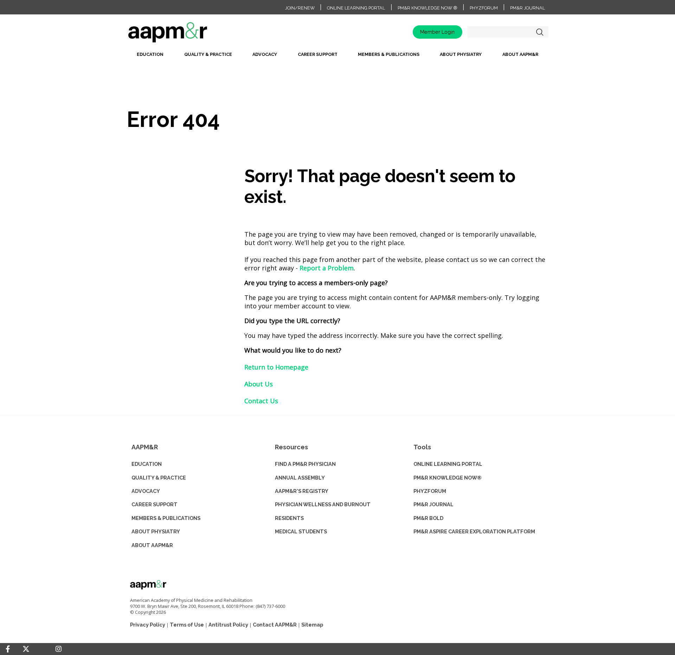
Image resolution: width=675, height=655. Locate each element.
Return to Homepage (276, 367)
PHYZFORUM (429, 491)
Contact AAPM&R (275, 625)
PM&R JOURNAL (433, 504)
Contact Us (261, 401)
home (190, 34)
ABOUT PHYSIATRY (155, 531)
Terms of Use (187, 625)
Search (540, 32)
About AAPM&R (520, 54)
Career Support (318, 54)
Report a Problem (327, 268)
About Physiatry (461, 54)
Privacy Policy (147, 625)
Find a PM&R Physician (305, 464)
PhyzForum (484, 8)
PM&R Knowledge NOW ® (427, 8)
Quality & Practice (208, 54)
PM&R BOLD (428, 518)
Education (150, 54)
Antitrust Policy (228, 625)
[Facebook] (8, 649)
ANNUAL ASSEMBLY (300, 478)
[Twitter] (26, 649)
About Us (258, 384)
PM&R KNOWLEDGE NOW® (447, 478)
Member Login (437, 32)
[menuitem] (150, 56)
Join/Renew (300, 8)
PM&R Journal (527, 8)
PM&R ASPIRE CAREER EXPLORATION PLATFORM (474, 531)
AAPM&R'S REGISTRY (301, 491)
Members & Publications (388, 54)
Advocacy (264, 54)
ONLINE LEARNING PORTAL (447, 464)
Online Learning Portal (356, 8)
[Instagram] (59, 649)
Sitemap (312, 625)
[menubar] (337, 56)
